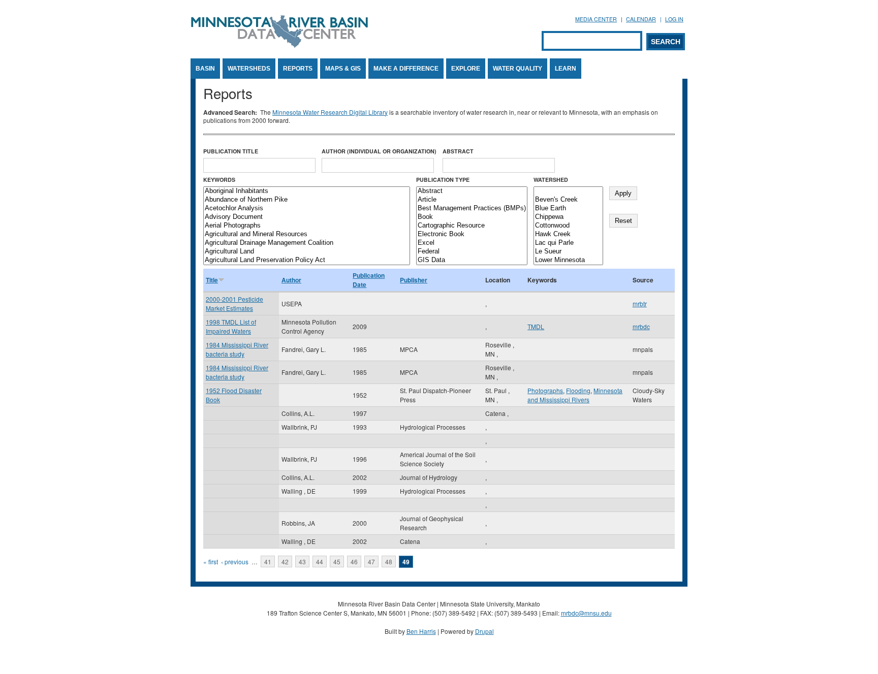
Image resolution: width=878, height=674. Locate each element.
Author (291, 279)
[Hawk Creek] (568, 234)
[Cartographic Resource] (472, 225)
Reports (297, 68)
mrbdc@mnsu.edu (586, 612)
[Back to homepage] (279, 45)
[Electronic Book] (472, 234)
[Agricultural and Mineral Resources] (307, 234)
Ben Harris (421, 631)
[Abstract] (472, 191)
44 (319, 561)
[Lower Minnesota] (568, 260)
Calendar (641, 19)
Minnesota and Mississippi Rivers (574, 395)
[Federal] (472, 251)
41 (267, 561)
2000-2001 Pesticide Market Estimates (234, 303)
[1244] (568, 191)
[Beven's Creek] (568, 200)
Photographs (545, 390)
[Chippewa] (568, 217)
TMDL (535, 326)
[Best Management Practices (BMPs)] (472, 208)
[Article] (472, 200)
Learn (565, 68)
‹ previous (234, 561)
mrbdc (641, 326)
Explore (465, 68)
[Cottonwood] (568, 225)
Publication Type (442, 179)
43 (302, 561)
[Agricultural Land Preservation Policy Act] (307, 260)
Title (212, 279)
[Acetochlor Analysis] (307, 208)
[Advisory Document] (307, 217)
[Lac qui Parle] (568, 243)
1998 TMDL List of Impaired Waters (231, 326)
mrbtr (640, 303)
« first (210, 561)
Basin (205, 68)
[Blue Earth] (568, 208)
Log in (674, 19)
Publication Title (230, 151)
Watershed (551, 179)
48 (388, 561)
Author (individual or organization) (379, 151)
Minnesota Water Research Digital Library (330, 112)
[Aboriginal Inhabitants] (307, 191)
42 (285, 561)
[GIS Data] (472, 260)
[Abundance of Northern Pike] (307, 200)
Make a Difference (405, 68)
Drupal (484, 631)
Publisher (413, 279)
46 (354, 561)
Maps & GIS (343, 68)
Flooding (578, 390)
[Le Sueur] (568, 251)
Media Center (596, 19)
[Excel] (472, 243)
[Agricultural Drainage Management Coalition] (307, 243)
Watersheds (249, 68)
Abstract (458, 151)
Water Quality (517, 68)
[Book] (472, 217)
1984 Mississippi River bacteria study (237, 349)
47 (371, 561)
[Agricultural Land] (307, 251)
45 (336, 561)
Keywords (219, 179)
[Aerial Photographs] (307, 225)
